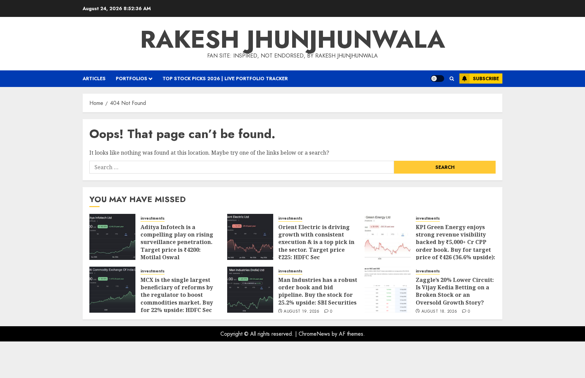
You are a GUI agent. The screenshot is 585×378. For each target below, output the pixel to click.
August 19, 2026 (301, 311)
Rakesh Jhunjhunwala (292, 39)
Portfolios (131, 78)
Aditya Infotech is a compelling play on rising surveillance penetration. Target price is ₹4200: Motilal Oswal (176, 242)
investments (152, 218)
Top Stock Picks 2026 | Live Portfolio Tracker (225, 78)
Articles (94, 78)
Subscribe (486, 78)
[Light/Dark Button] (437, 78)
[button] (452, 78)
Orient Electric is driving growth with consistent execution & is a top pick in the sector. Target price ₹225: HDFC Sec (316, 242)
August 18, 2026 (439, 311)
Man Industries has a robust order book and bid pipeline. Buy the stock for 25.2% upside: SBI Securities (317, 291)
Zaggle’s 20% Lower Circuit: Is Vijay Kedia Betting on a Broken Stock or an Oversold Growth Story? (455, 291)
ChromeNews (314, 334)
